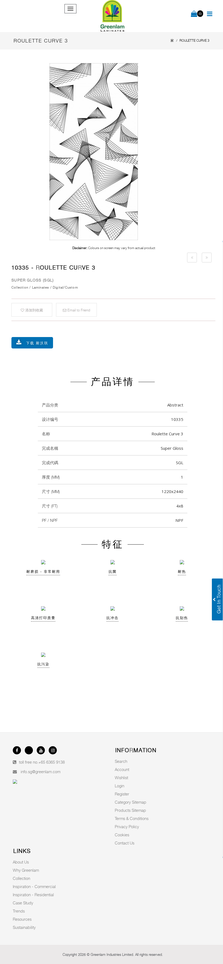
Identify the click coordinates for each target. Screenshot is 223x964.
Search (121, 761)
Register (122, 793)
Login (119, 785)
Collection (21, 878)
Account (122, 769)
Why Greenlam (26, 870)
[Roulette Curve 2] (192, 257)
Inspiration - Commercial (34, 886)
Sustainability (24, 927)
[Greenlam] (112, 16)
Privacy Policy (127, 826)
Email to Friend (78, 310)
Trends (19, 910)
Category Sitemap (130, 802)
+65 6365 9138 (51, 762)
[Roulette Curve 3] (113, 151)
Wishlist (121, 777)
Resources (22, 919)
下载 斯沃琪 (37, 343)
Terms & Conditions (131, 818)
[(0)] (194, 14)
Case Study (23, 902)
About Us (21, 861)
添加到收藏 (33, 310)
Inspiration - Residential (33, 894)
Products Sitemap (130, 810)
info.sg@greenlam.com (40, 771)
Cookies (122, 834)
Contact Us (124, 842)
